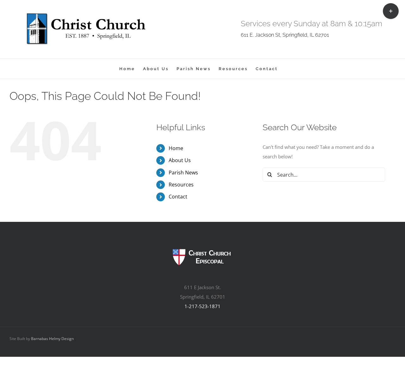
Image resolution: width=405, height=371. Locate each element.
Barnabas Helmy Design (52, 338)
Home (176, 148)
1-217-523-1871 (202, 306)
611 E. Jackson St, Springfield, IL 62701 (285, 35)
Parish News (183, 172)
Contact (178, 196)
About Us (180, 160)
